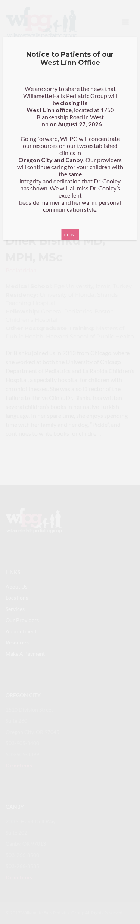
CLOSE (70, 235)
